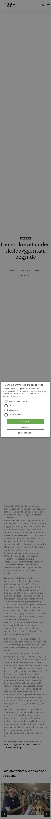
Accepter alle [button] (25, 421)
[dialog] (25, 409)
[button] (25, 432)
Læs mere (16, 396)
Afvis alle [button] (25, 427)
